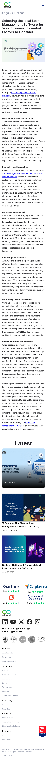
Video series (6, 740)
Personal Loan (7, 687)
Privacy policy (7, 755)
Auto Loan (5, 671)
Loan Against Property (10, 695)
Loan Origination (8, 653)
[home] (8, 5)
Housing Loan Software (10, 722)
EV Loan (5, 683)
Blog (3, 735)
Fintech (19, 13)
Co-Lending (6, 657)
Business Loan (7, 679)
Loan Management (9, 661)
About (4, 705)
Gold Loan (6, 691)
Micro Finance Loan (9, 675)
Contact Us (6, 709)
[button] (42, 5)
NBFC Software (7, 718)
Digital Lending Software (11, 726)
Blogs (5, 13)
